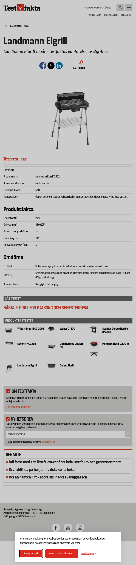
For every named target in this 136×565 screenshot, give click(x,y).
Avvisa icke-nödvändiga (61, 553)
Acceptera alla (31, 553)
